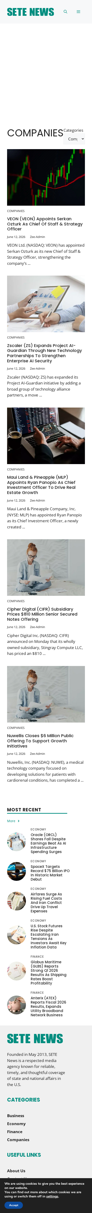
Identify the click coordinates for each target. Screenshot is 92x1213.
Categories (73, 130)
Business (15, 1115)
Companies (16, 211)
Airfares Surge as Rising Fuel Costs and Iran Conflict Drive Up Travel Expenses (46, 903)
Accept (13, 1205)
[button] (65, 12)
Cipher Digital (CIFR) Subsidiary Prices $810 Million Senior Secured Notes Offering (42, 614)
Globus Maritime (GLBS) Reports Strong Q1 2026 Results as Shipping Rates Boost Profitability (49, 973)
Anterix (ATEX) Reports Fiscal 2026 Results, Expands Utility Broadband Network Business (48, 1006)
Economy (16, 1123)
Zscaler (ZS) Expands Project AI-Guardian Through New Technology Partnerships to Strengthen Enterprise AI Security (44, 353)
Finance (14, 1131)
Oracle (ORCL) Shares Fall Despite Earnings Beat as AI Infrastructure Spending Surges (48, 843)
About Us (16, 1170)
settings (52, 1196)
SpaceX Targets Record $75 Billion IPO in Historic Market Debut (50, 873)
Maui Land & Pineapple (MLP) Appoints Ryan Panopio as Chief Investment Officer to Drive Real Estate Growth (41, 484)
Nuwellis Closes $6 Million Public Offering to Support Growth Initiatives (40, 741)
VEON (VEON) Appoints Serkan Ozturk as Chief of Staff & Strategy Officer (45, 224)
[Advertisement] (46, 72)
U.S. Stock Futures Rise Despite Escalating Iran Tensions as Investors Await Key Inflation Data (49, 936)
